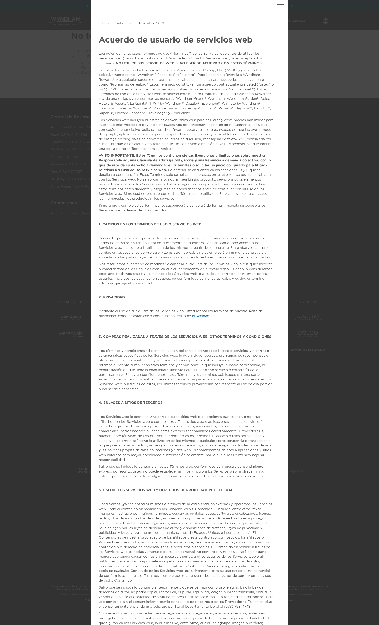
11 (247, 170)
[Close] (280, 7)
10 (240, 170)
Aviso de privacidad (193, 316)
